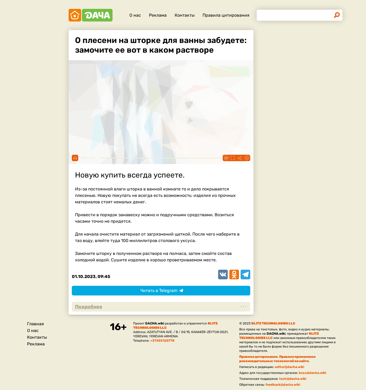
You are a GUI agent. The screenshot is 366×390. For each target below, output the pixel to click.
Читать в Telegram (158, 290)
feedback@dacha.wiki (283, 385)
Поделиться (239, 158)
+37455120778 (162, 340)
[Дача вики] (91, 15)
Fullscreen (232, 158)
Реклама (158, 15)
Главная (35, 323)
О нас (135, 15)
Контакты (185, 15)
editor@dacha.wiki (289, 367)
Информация (246, 158)
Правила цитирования (226, 15)
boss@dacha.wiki (312, 373)
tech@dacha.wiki (292, 379)
